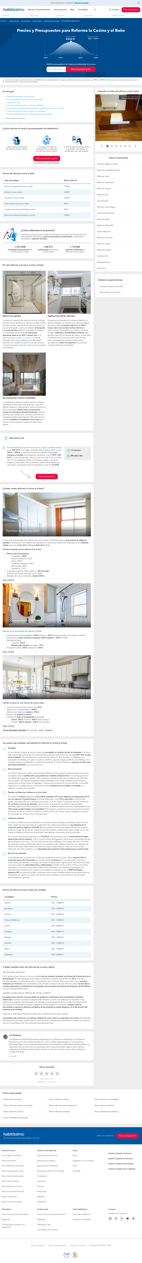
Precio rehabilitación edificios (106, 1112)
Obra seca (101, 268)
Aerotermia (60, 15)
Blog (72, 10)
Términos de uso (37, 1246)
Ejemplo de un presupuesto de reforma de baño (22, 631)
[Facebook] (116, 1219)
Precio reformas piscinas (13, 1112)
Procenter (77, 1171)
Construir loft (102, 256)
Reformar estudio (104, 250)
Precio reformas (37, 21)
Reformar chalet (103, 244)
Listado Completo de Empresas (121, 1164)
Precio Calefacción (9, 1197)
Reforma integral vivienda (107, 164)
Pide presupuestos (130, 10)
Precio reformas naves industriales (63, 1105)
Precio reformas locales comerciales (18, 1105)
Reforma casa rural (104, 238)
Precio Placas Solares (10, 1181)
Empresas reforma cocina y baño (111, 286)
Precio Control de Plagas (12, 1202)
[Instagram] (110, 1219)
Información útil (13, 102)
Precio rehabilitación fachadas (16, 1118)
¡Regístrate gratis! (81, 3)
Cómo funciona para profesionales (51, 1214)
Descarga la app (44, 1225)
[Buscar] (95, 10)
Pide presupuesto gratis (80, 69)
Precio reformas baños (13, 1099)
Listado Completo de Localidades (121, 1169)
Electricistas (42, 1191)
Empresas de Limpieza (46, 1161)
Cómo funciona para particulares (15, 1214)
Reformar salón (103, 176)
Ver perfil (12, 1056)
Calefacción (5, 15)
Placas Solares (89, 15)
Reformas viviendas (118, 15)
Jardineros (41, 1181)
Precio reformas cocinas (58, 1099)
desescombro (23, 710)
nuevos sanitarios (26, 635)
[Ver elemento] (107, 146)
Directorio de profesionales (39, 10)
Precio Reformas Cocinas (12, 1186)
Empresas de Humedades (47, 1166)
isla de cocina (46, 453)
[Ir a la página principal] (14, 10)
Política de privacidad (57, 1246)
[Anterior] (102, 146)
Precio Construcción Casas (12, 1171)
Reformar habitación (105, 182)
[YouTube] (128, 1219)
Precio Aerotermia (9, 1161)
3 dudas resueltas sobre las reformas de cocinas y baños (30, 114)
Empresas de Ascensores (47, 1156)
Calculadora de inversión (47, 1230)
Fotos (75, 1166)
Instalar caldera (34, 15)
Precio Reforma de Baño (11, 1156)
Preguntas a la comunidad (83, 1161)
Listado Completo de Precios (120, 1153)
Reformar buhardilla (105, 225)
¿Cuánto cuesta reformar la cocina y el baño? (25, 105)
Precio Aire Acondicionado (12, 1176)
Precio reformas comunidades (107, 1099)
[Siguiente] (135, 146)
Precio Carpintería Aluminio (13, 1191)
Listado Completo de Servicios (120, 1159)
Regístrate (6, 1219)
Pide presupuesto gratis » (131, 98)
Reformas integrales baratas (108, 170)
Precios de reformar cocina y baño (21, 97)
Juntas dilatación (104, 232)
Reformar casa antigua (106, 207)
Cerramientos (102, 201)
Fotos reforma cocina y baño (110, 292)
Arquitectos (42, 1202)
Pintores (40, 1186)
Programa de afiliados (82, 1219)
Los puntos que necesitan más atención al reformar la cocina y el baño (35, 108)
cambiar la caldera (23, 338)
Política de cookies (78, 1246)
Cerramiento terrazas (105, 213)
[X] (122, 1219)
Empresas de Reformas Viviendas (50, 1171)
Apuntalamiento (103, 262)
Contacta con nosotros (117, 1213)
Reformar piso (103, 195)
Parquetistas (42, 1176)
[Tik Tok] (133, 1219)
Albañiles (41, 1197)
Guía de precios (60, 10)
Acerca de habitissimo (82, 1214)
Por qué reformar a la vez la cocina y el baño (25, 100)
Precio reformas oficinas (104, 1105)
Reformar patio (103, 219)
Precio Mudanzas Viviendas (13, 1166)
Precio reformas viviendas (51, 21)
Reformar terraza (104, 189)
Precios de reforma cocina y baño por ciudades (26, 111)
